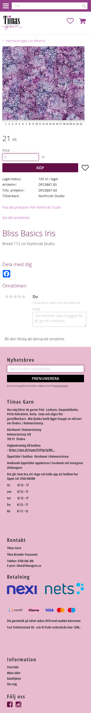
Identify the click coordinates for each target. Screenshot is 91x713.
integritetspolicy (61, 385)
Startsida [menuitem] (13, 667)
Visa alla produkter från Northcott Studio (31, 207)
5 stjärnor (23, 296)
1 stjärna (7, 296)
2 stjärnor (11, 296)
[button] (72, 20)
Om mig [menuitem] (12, 684)
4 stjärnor (19, 296)
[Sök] (84, 6)
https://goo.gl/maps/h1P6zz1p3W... (32, 450)
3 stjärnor (15, 296)
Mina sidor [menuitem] (14, 673)
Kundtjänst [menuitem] (14, 678)
